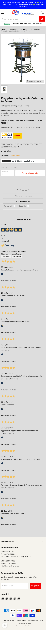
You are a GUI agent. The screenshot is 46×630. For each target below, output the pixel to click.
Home (3, 29)
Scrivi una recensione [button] (24, 196)
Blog (41, 621)
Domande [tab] (22, 206)
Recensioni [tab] (8, 206)
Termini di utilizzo (8, 621)
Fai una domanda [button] (24, 201)
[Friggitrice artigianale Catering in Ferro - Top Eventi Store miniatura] (4, 89)
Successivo (17, 257)
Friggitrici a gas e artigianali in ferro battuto (24, 29)
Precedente (6, 257)
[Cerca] (42, 19)
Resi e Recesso (33, 621)
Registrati (35, 586)
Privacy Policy (21, 621)
